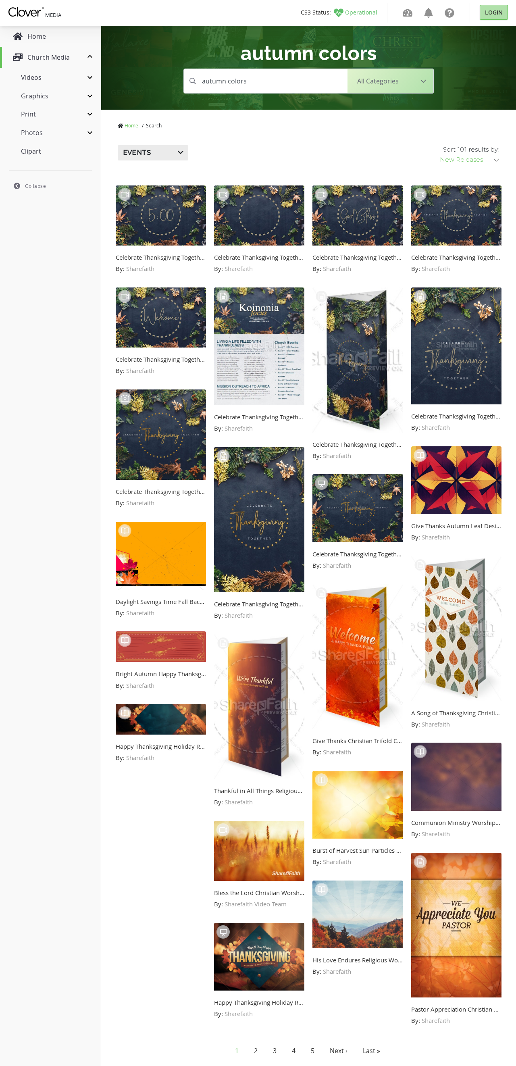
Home (131, 125)
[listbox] (470, 159)
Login (494, 12)
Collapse (35, 186)
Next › (338, 1050)
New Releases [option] (461, 159)
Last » (371, 1050)
